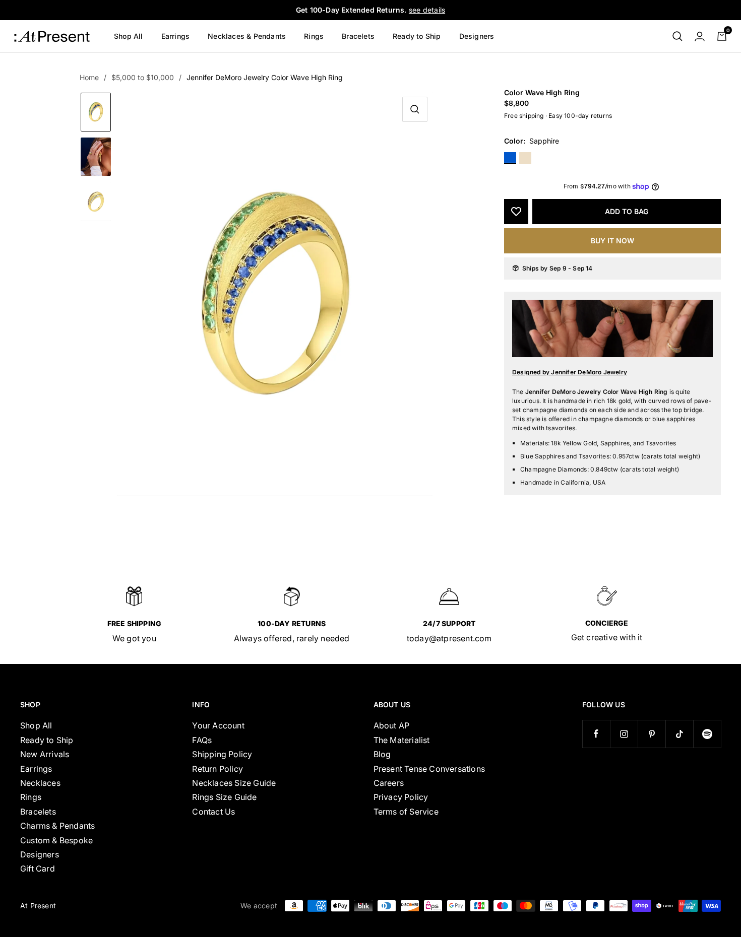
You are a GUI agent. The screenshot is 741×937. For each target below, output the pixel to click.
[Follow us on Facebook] (596, 734)
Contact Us (213, 812)
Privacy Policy (401, 797)
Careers (389, 783)
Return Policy (217, 769)
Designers (477, 36)
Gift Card (37, 868)
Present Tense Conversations (429, 769)
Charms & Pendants (57, 826)
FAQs (202, 740)
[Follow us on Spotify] (707, 734)
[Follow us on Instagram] (624, 734)
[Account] (700, 36)
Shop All (128, 36)
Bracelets (358, 36)
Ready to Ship (417, 36)
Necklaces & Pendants (247, 36)
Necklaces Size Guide (234, 783)
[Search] (677, 36)
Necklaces (40, 783)
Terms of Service (406, 812)
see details (427, 10)
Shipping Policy (222, 754)
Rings (314, 36)
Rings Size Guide (224, 797)
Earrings (175, 36)
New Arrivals (44, 754)
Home (89, 77)
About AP (392, 725)
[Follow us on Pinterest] (651, 734)
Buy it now (612, 240)
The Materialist (402, 740)
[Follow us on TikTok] (679, 734)
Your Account (218, 725)
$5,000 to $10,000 (142, 77)
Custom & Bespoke (56, 840)
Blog (382, 754)
